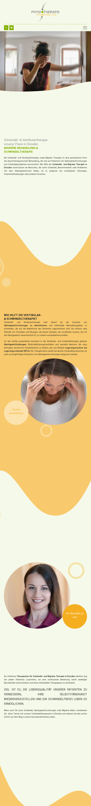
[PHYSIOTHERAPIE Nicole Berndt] (45, 12)
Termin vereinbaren (16, 411)
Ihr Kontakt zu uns (75, 615)
